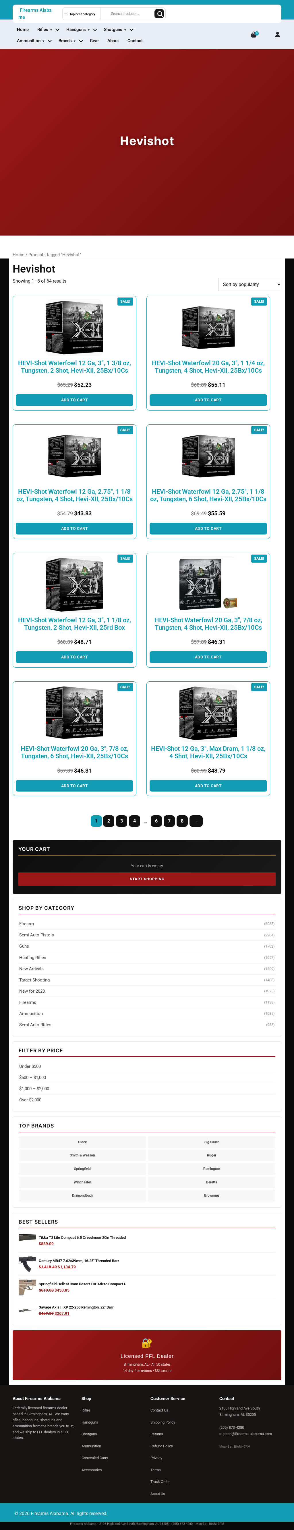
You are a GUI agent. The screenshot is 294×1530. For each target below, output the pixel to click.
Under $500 (30, 1066)
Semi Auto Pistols (147, 935)
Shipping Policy (162, 1422)
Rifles (42, 29)
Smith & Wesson (82, 1155)
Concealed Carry (95, 1458)
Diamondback (82, 1195)
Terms (155, 1470)
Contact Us (159, 1410)
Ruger (211, 1155)
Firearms (147, 1002)
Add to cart (74, 400)
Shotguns (113, 29)
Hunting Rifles (147, 957)
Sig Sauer (211, 1142)
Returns (156, 1434)
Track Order (160, 1482)
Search (159, 13)
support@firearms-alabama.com (245, 1434)
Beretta (211, 1182)
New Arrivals (147, 968)
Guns (147, 946)
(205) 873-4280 (231, 1427)
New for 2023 (147, 991)
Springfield (82, 1169)
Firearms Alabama (35, 13)
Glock (82, 1142)
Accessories (92, 1470)
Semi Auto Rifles (147, 1024)
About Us (157, 1494)
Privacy (156, 1458)
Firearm (147, 923)
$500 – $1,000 (32, 1077)
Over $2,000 (30, 1100)
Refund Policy (161, 1446)
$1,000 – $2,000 (34, 1088)
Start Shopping (147, 879)
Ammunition (28, 40)
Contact (135, 40)
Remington (211, 1169)
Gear (94, 40)
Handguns (76, 29)
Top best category (82, 14)
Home (23, 29)
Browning (211, 1195)
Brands (65, 40)
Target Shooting (147, 980)
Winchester (82, 1182)
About (113, 40)
